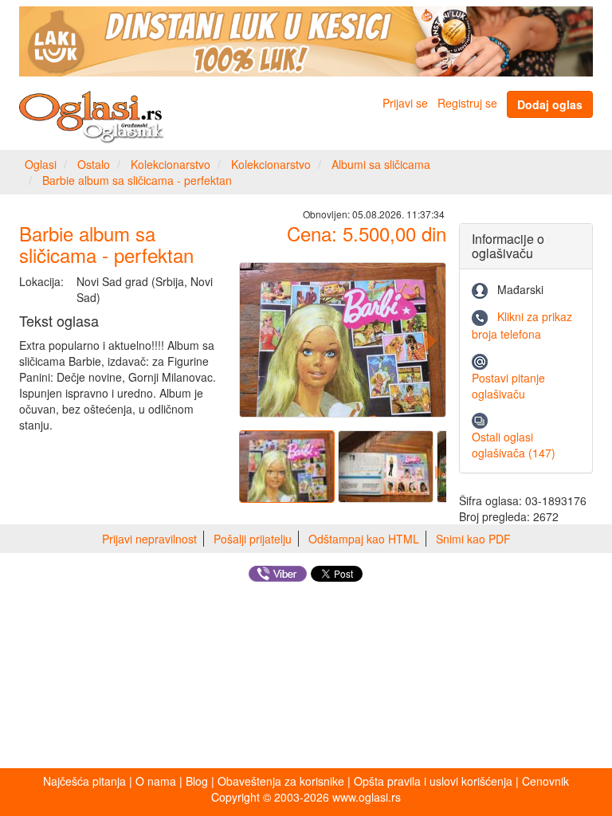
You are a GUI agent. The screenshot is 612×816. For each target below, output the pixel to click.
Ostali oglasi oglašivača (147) (513, 445)
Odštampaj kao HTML (363, 539)
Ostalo (93, 164)
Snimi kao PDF (473, 539)
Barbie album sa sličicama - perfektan (137, 180)
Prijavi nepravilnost (149, 539)
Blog (197, 781)
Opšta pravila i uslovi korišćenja (433, 781)
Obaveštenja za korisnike (281, 781)
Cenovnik (545, 781)
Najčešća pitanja (84, 781)
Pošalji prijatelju (253, 539)
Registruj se (467, 103)
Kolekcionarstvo (170, 164)
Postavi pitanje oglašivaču (508, 386)
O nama (155, 781)
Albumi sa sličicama (381, 164)
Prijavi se (405, 103)
